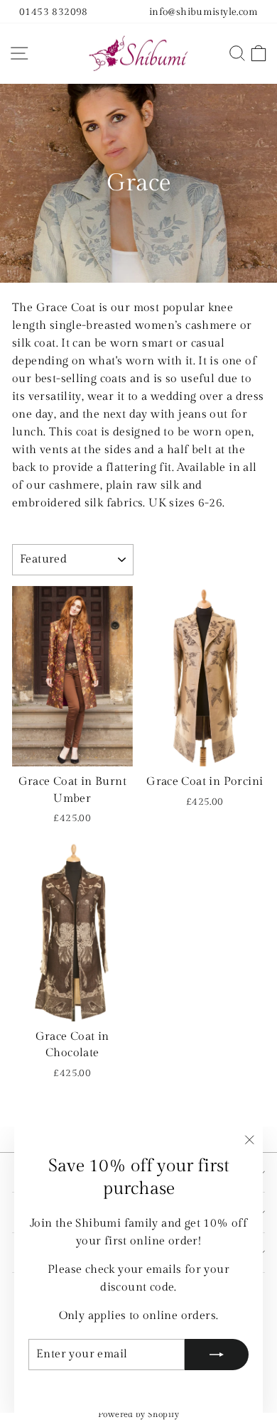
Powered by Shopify (138, 1414)
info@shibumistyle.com (203, 12)
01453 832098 (53, 12)
